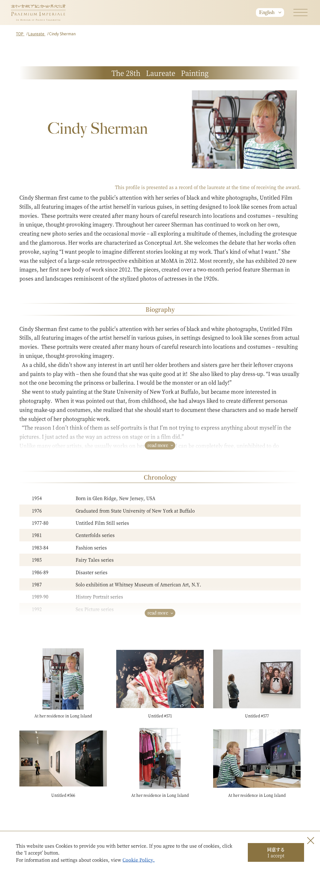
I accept (276, 852)
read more (158, 445)
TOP (20, 33)
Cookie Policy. (138, 859)
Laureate (36, 33)
